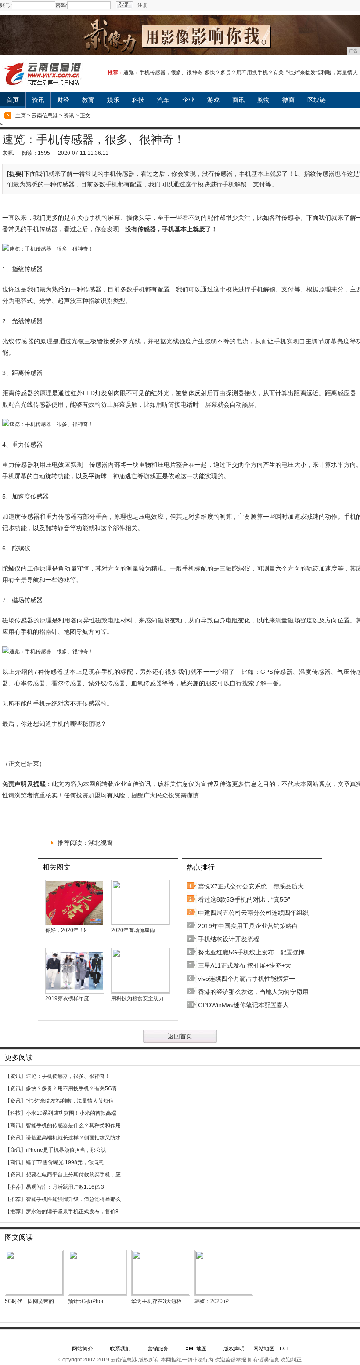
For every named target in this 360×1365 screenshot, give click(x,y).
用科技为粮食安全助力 (137, 998)
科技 (138, 99)
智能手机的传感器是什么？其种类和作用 (73, 1125)
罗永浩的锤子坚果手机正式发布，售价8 (72, 1211)
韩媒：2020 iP (211, 1301)
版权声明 (234, 1349)
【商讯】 (15, 1125)
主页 (20, 116)
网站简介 (82, 1349)
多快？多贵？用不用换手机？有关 (244, 72)
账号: (6, 5)
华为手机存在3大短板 (156, 1301)
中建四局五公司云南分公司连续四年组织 (253, 912)
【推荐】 (15, 1187)
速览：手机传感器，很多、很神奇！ (68, 1076)
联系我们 (120, 1349)
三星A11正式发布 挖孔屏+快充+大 (244, 965)
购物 (263, 99)
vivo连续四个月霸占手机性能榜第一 (246, 978)
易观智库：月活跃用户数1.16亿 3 (65, 1187)
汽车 (163, 99)
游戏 (213, 99)
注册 (142, 5)
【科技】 (15, 1113)
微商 (288, 99)
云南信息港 (45, 116)
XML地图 (196, 1349)
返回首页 (180, 1036)
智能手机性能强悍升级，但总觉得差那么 (73, 1199)
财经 (63, 99)
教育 (88, 99)
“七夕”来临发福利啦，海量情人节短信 (70, 1101)
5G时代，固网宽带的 (29, 1301)
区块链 (316, 99)
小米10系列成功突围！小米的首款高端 (71, 1113)
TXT (283, 1349)
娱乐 (113, 99)
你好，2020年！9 (66, 930)
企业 (188, 99)
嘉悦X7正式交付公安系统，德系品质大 (251, 886)
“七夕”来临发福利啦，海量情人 (322, 72)
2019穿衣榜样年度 (67, 998)
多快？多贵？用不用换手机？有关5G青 (71, 1088)
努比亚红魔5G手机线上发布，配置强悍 (251, 952)
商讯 (238, 99)
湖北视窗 (100, 842)
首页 (13, 99)
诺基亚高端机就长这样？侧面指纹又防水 (73, 1138)
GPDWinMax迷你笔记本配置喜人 (243, 1004)
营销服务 (158, 1349)
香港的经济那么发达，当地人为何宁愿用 (253, 991)
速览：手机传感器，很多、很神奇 (162, 72)
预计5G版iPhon (86, 1301)
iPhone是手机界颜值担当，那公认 (66, 1150)
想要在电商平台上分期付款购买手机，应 (73, 1175)
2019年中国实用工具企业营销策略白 (248, 925)
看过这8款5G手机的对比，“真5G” (244, 899)
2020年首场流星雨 (133, 930)
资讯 (38, 99)
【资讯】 (15, 1076)
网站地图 (263, 1349)
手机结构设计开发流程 (228, 939)
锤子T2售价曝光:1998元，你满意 (65, 1162)
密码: (61, 5)
